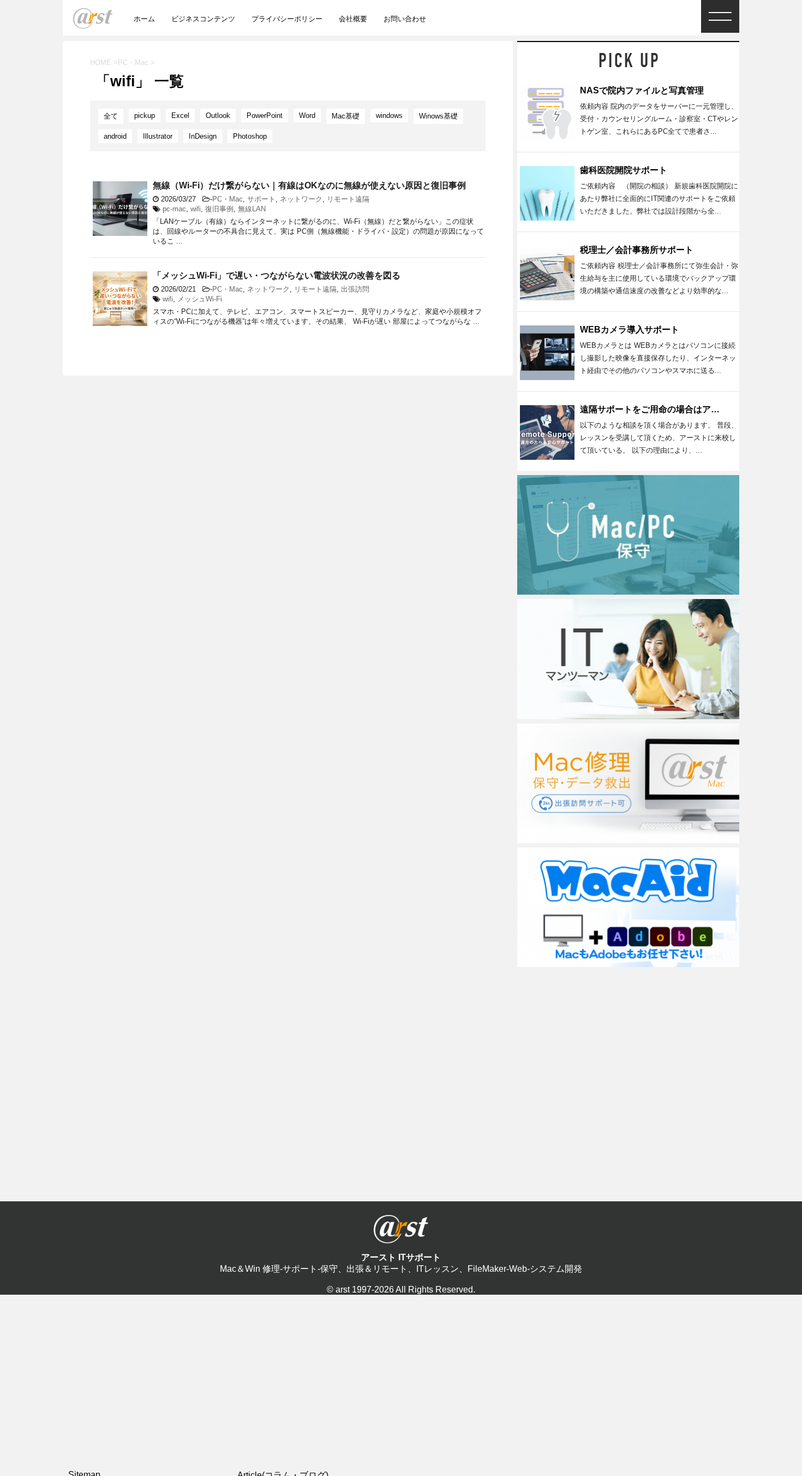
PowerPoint (265, 115)
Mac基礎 (346, 116)
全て (111, 116)
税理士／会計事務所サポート (636, 249)
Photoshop (250, 136)
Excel (180, 115)
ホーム (144, 19)
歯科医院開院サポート (623, 170)
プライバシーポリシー (287, 19)
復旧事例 (219, 209)
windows (389, 115)
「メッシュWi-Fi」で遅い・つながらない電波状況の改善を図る (276, 275)
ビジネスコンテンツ (203, 19)
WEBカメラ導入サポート (629, 329)
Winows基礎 (438, 116)
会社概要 (353, 19)
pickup (144, 115)
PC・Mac (227, 199)
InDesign (203, 136)
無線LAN (252, 209)
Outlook (218, 115)
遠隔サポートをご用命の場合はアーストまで (667, 409)
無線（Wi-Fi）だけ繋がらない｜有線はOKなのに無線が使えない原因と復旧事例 (309, 185)
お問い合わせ (405, 19)
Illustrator (157, 136)
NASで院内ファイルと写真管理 (642, 90)
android (115, 136)
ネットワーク (301, 199)
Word (307, 115)
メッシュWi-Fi (199, 299)
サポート (261, 199)
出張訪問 (355, 289)
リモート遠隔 (348, 199)
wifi (195, 209)
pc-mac (174, 209)
